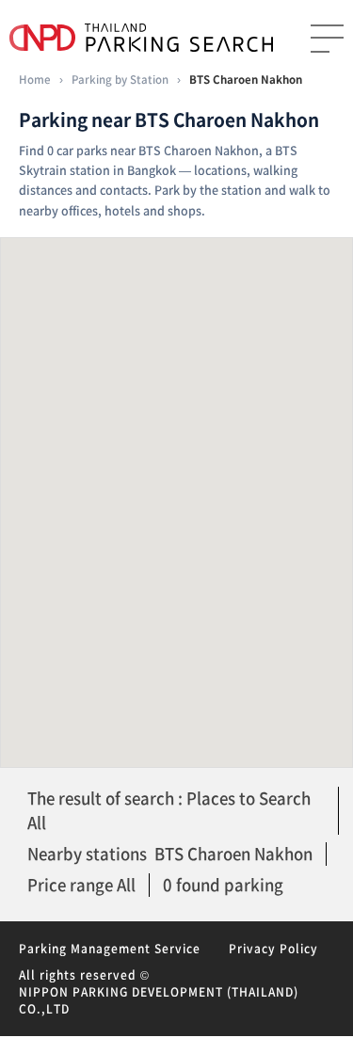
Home (35, 80)
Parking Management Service (110, 948)
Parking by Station (120, 80)
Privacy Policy (273, 948)
